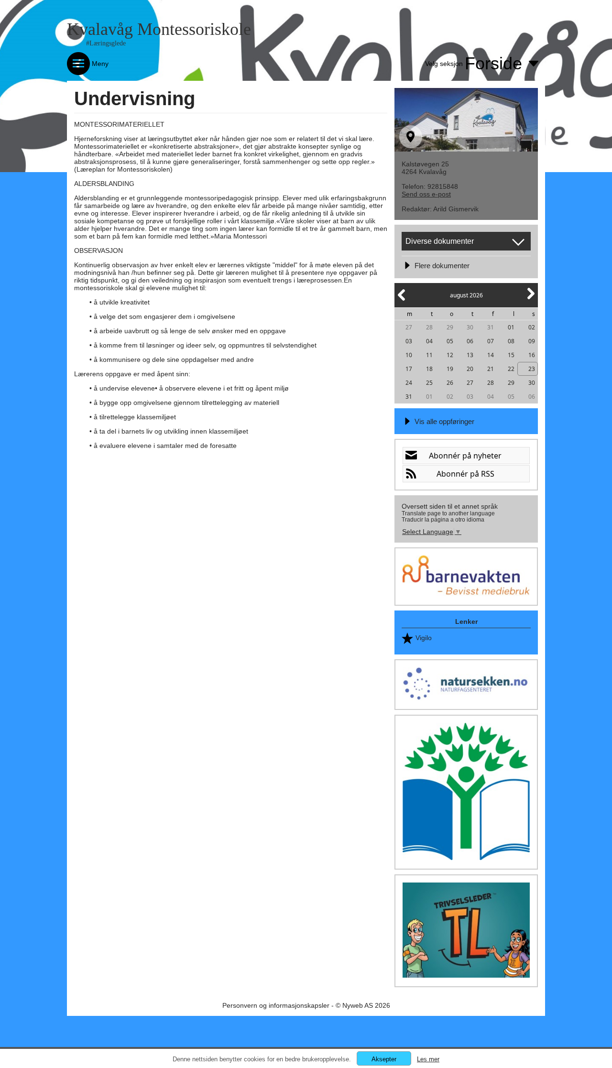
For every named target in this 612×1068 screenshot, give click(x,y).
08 (511, 341)
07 (490, 341)
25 (429, 383)
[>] (530, 299)
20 (470, 369)
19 (450, 369)
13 (470, 355)
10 (408, 355)
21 (490, 369)
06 (470, 341)
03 (408, 341)
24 (408, 383)
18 (429, 369)
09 (531, 341)
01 (511, 327)
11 (429, 355)
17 (408, 369)
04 (429, 341)
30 (470, 327)
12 (450, 355)
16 (531, 355)
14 (490, 355)
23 (531, 369)
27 (408, 327)
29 (450, 327)
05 (450, 341)
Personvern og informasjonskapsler (275, 1005)
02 (531, 327)
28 (429, 327)
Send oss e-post (426, 194)
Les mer (428, 1059)
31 (490, 327)
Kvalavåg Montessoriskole (159, 29)
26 (450, 383)
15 (511, 355)
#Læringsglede (106, 43)
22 (511, 369)
